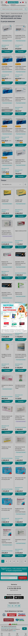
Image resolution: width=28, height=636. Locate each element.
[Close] (25, 305)
